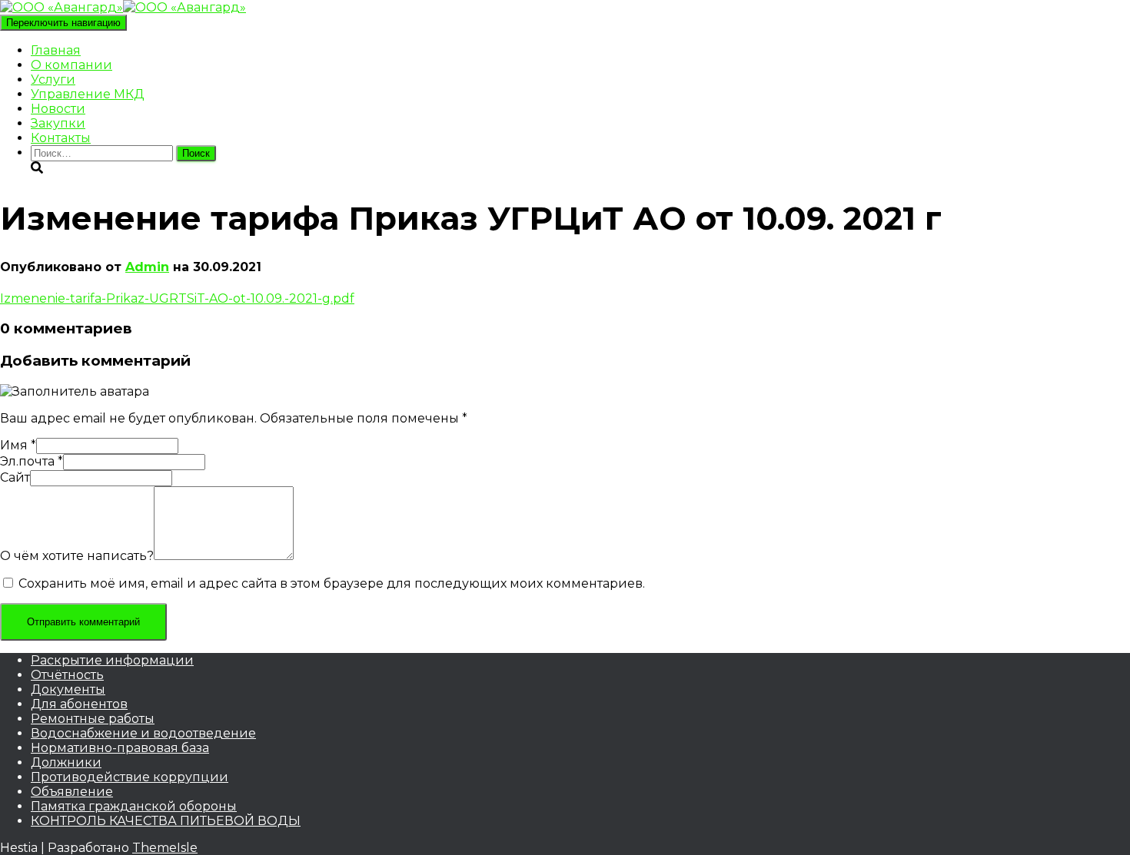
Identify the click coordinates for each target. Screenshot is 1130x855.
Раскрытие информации (112, 660)
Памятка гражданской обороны (134, 806)
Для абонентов (79, 704)
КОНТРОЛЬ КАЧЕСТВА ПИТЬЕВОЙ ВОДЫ (166, 821)
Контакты (61, 138)
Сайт (15, 477)
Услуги (53, 79)
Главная (56, 50)
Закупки (58, 123)
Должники (66, 762)
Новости (58, 108)
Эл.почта (31, 461)
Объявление (72, 791)
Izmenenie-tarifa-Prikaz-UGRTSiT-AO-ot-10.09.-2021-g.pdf (177, 298)
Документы (68, 689)
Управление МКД (88, 94)
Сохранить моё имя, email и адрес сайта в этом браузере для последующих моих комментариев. (331, 583)
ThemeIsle (165, 847)
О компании (71, 65)
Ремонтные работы (93, 718)
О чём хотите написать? (77, 555)
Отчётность (67, 675)
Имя (18, 445)
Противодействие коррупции (129, 777)
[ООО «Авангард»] (123, 7)
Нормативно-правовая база (120, 748)
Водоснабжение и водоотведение (143, 733)
